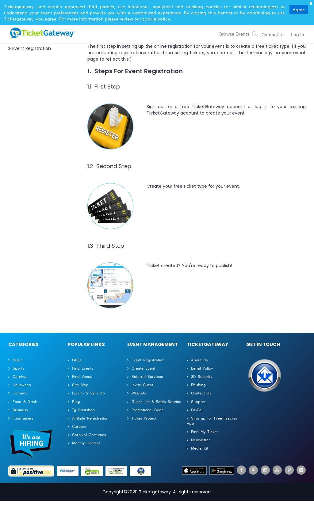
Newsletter (200, 439)
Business (20, 409)
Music (18, 359)
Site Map (80, 384)
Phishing (198, 384)
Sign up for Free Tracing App (212, 420)
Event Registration (148, 359)
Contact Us (201, 392)
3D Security (201, 376)
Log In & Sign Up (88, 392)
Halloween (22, 384)
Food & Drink (25, 401)
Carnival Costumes (89, 434)
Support (198, 401)
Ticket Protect (144, 417)
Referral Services (147, 376)
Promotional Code (148, 409)
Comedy (20, 392)
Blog (76, 401)
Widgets (139, 392)
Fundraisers (23, 417)
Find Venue (82, 376)
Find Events (82, 368)
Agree (299, 9)
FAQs (76, 359)
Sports (18, 368)
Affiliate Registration (90, 417)
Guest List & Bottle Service (156, 401)
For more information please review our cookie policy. (115, 19)
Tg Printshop (83, 409)
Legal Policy (202, 368)
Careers (79, 426)
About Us (199, 359)
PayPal (196, 409)
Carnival (20, 376)
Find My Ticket (204, 431)
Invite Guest (142, 384)
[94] (42, 32)
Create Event (143, 368)
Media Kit (199, 447)
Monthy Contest (86, 442)
